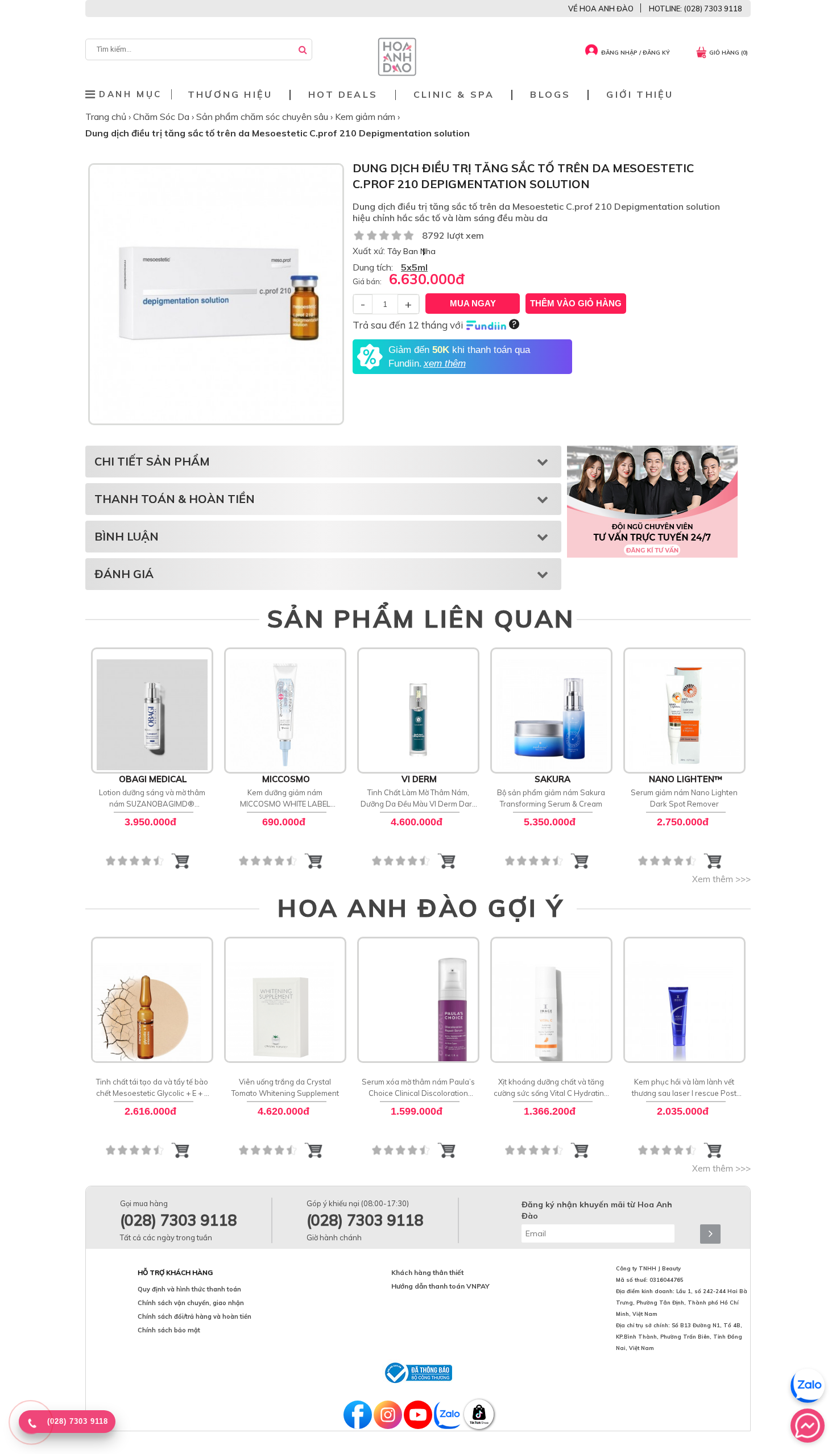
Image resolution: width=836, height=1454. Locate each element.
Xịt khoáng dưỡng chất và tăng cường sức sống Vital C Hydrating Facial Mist (551, 1088)
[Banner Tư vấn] (652, 501)
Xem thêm (152, 709)
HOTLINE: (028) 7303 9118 (695, 8)
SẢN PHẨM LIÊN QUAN (421, 618)
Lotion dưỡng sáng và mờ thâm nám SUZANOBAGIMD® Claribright (152, 798)
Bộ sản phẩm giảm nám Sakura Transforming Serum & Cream (551, 798)
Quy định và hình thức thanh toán (189, 1289)
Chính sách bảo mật (169, 1330)
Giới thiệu (639, 94)
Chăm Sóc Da (162, 116)
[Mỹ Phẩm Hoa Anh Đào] (397, 73)
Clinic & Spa (453, 94)
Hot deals (343, 94)
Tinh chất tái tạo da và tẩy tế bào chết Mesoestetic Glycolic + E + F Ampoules (152, 1088)
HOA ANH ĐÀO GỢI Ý (421, 907)
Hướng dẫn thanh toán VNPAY (440, 1286)
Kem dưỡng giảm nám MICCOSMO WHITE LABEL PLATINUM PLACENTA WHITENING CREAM (285, 798)
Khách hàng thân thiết (427, 1272)
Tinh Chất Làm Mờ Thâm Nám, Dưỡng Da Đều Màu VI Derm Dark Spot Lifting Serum (418, 798)
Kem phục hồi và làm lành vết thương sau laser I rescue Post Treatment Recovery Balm (684, 1088)
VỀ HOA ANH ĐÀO (601, 8)
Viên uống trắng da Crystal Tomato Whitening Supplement (285, 1087)
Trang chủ (107, 116)
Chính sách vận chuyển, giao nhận (191, 1303)
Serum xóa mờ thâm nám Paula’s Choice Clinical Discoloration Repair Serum (418, 1088)
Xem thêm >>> (721, 879)
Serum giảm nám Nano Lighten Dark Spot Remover (684, 798)
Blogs (550, 94)
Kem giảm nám (366, 116)
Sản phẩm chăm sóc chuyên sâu (263, 116)
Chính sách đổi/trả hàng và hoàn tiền (194, 1316)
